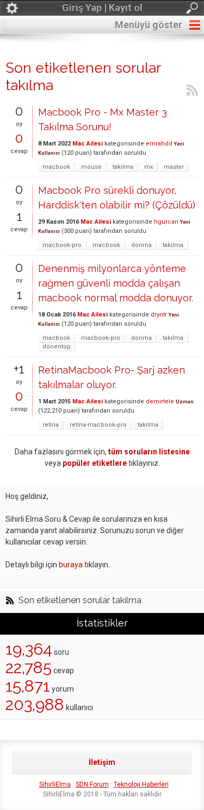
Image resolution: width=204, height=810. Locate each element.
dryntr (159, 314)
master (174, 166)
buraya (71, 564)
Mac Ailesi (87, 143)
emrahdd (159, 143)
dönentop (56, 346)
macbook (56, 166)
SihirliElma (55, 784)
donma (141, 245)
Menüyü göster (148, 24)
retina (50, 424)
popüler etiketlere (95, 463)
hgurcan (166, 221)
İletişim (102, 762)
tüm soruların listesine (149, 451)
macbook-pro (62, 245)
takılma (123, 166)
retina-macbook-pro (98, 424)
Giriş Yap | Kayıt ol (102, 7)
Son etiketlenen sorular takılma (79, 600)
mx (148, 166)
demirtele (160, 401)
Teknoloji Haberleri (141, 784)
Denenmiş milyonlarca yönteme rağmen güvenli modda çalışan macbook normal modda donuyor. (115, 283)
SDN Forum (92, 784)
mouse (91, 166)
